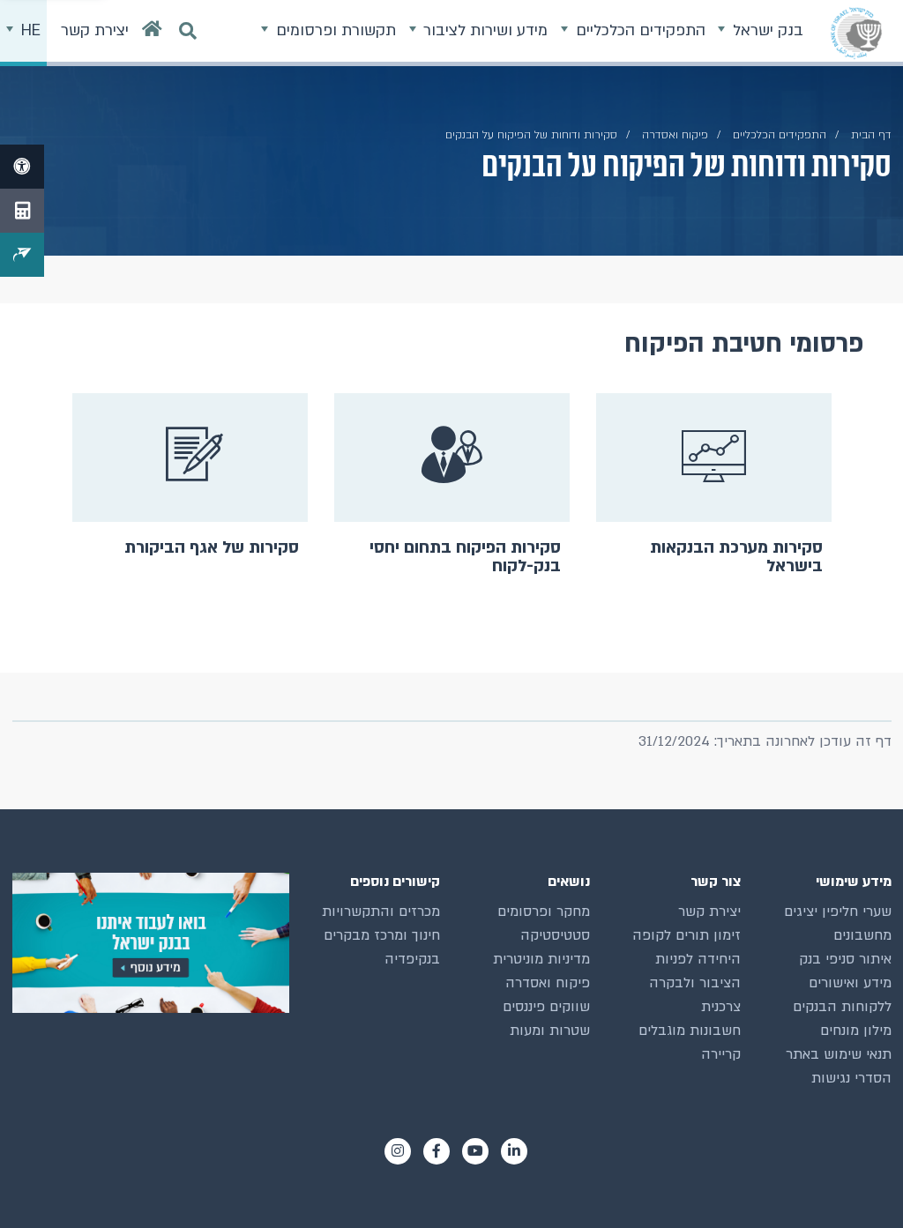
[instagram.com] (397, 1151)
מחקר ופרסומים (543, 911)
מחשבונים (862, 935)
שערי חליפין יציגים (838, 911)
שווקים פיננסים (546, 1006)
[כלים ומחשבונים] (22, 211)
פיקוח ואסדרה (547, 983)
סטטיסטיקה (555, 935)
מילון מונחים (856, 1030)
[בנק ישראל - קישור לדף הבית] (856, 32)
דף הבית (871, 135)
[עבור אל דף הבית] (152, 33)
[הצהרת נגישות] (22, 167)
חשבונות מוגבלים (689, 1030)
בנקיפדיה (412, 959)
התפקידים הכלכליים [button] (638, 30)
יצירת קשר (709, 911)
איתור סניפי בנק (845, 959)
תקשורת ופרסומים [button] (334, 30)
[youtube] (475, 1151)
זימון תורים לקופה (686, 935)
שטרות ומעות (550, 1030)
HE (29, 30)
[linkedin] (514, 1151)
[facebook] (436, 1151)
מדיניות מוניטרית (541, 959)
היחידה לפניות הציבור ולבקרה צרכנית (695, 982)
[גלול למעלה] (858, 1183)
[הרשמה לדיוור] (22, 255)
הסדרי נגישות (851, 1078)
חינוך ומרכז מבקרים (382, 935)
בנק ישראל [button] (765, 30)
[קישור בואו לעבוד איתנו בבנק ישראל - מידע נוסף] (150, 943)
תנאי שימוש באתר (839, 1054)
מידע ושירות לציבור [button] (483, 30)
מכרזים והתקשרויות (381, 911)
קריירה (721, 1054)
